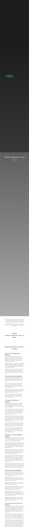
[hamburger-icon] (6, 76)
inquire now (14, 160)
